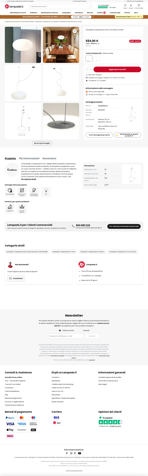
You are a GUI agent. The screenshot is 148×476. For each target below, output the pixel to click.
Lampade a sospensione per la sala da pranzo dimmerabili (27, 252)
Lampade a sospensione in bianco (92, 252)
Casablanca (103, 105)
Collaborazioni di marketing (62, 384)
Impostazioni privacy (21, 457)
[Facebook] (68, 453)
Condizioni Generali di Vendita (46, 457)
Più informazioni (29, 158)
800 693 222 (83, 225)
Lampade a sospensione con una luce (122, 252)
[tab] (10, 158)
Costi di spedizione (12, 391)
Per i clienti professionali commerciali (124, 226)
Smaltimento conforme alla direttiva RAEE (120, 457)
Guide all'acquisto (68, 398)
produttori (92, 360)
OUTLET (127, 13)
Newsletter (56, 381)
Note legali (102, 384)
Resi (6, 395)
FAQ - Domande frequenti (15, 381)
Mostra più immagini (42, 143)
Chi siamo (55, 377)
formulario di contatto (57, 355)
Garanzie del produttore (14, 405)
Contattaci (9, 388)
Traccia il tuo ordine (12, 384)
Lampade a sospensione (43, 21)
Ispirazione (56, 398)
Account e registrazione (14, 402)
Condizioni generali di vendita (109, 377)
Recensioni (49, 158)
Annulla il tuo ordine (13, 377)
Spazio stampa (57, 402)
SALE (81, 17)
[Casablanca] (12, 169)
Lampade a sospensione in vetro (63, 252)
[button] (23, 83)
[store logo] (14, 6)
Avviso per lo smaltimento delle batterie (95, 457)
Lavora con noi (57, 391)
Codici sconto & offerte (61, 388)
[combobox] (61, 6)
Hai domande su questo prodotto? (129, 135)
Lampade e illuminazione (12, 21)
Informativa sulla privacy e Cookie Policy (68, 457)
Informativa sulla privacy (108, 381)
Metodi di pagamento (13, 398)
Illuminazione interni (28, 21)
